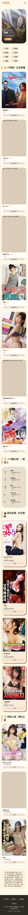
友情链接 (21, 899)
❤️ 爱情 (6, 52)
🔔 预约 (14, 767)
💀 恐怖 (15, 57)
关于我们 (6, 899)
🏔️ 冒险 (15, 61)
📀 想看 (14, 563)
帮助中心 (14, 899)
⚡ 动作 (6, 48)
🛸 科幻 (15, 52)
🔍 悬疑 (6, 57)
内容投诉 (14, 903)
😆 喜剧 (15, 48)
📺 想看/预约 (14, 115)
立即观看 (8, 39)
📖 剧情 (6, 61)
